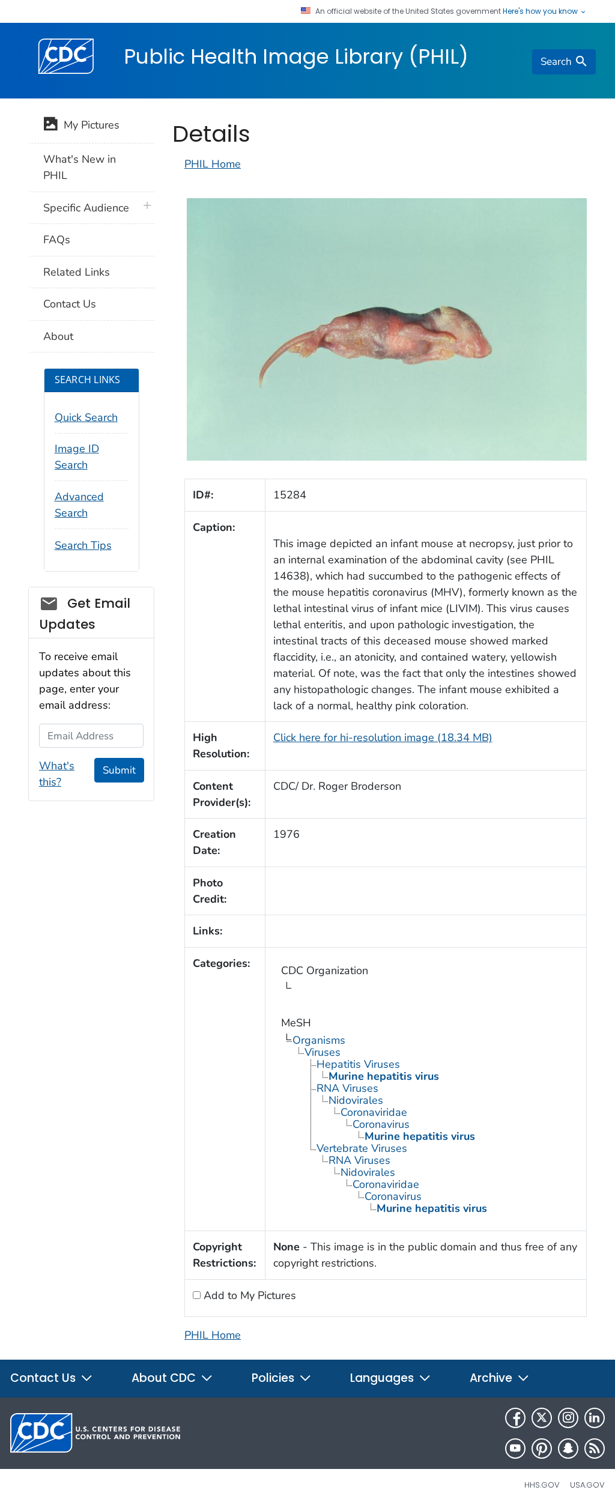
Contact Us (69, 304)
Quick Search (86, 417)
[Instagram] (568, 1418)
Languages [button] (383, 1378)
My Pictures (89, 125)
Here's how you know (541, 11)
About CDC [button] (165, 1378)
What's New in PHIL (79, 167)
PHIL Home (212, 164)
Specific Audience (86, 208)
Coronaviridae (374, 1112)
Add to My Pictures (248, 1295)
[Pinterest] (542, 1448)
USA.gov (587, 1485)
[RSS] (594, 1448)
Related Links (76, 272)
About (58, 336)
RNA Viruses (347, 1088)
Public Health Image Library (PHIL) (296, 56)
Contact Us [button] (44, 1378)
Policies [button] (274, 1378)
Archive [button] (492, 1378)
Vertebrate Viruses (362, 1148)
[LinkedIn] (594, 1418)
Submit (119, 770)
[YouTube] (515, 1448)
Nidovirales (356, 1100)
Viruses (322, 1052)
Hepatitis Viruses (358, 1064)
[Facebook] (515, 1418)
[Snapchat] (568, 1448)
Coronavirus (381, 1124)
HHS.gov (542, 1485)
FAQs (56, 239)
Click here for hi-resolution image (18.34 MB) (382, 737)
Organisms (318, 1040)
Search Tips (83, 545)
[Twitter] (542, 1418)
